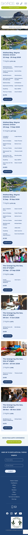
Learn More (7, 99)
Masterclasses (14, 480)
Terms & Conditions (14, 497)
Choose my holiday (14, 442)
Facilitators (14, 483)
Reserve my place (14, 7)
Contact (14, 494)
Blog (14, 492)
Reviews (14, 490)
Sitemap (14, 499)
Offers (14, 485)
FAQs (14, 487)
